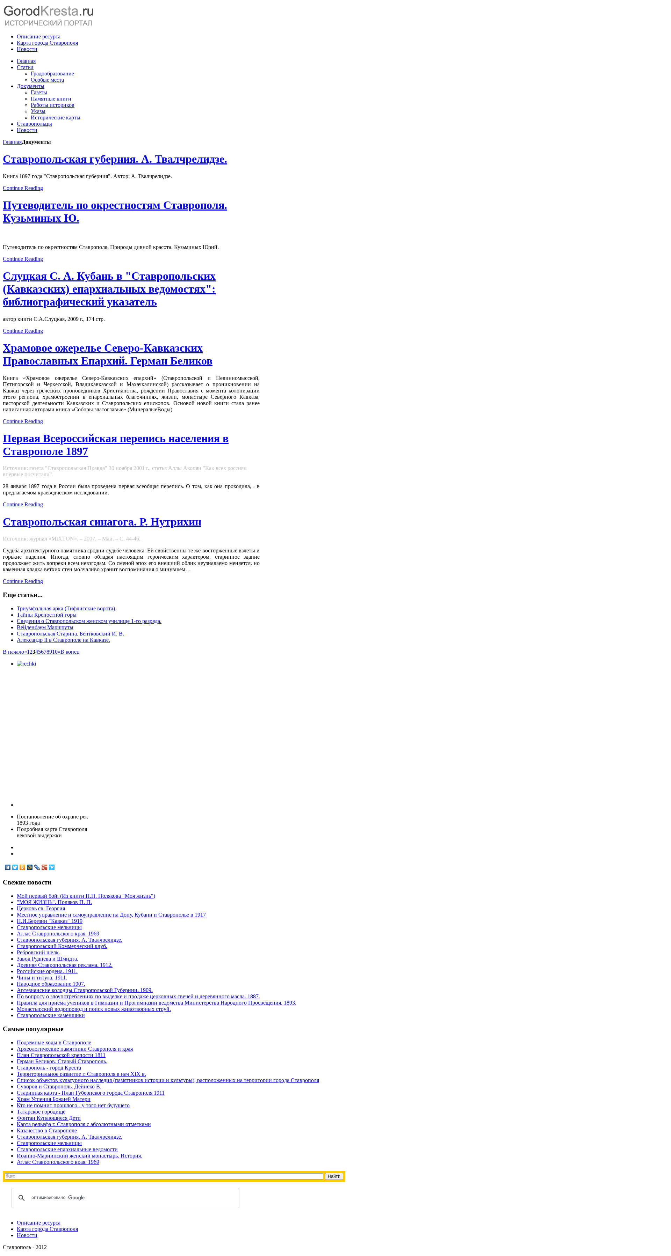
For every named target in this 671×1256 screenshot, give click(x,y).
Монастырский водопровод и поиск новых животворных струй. (94, 1009)
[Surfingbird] (52, 867)
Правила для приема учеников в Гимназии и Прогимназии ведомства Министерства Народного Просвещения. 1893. (156, 1003)
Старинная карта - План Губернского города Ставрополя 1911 (91, 1093)
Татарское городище (41, 1112)
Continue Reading (23, 188)
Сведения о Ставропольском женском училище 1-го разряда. (89, 621)
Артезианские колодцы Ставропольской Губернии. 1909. (85, 990)
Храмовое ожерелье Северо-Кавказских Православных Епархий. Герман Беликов (107, 354)
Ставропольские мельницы (49, 927)
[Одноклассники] (22, 867)
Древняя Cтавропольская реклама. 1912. (65, 965)
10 (55, 652)
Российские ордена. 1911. (47, 971)
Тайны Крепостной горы (47, 615)
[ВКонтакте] (8, 867)
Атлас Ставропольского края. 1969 (58, 934)
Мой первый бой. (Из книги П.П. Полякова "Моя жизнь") (86, 896)
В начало (13, 652)
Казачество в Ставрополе (47, 1130)
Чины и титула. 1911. (42, 977)
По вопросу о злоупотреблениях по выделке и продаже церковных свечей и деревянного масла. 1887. (138, 996)
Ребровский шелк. (38, 952)
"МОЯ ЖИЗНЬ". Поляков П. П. (54, 902)
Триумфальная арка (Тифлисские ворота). (66, 608)
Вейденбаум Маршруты (45, 627)
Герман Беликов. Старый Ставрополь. (62, 1061)
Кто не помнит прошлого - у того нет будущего (73, 1105)
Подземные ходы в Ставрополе (54, 1042)
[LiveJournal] (37, 867)
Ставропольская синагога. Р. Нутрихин (102, 521)
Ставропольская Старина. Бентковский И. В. (70, 634)
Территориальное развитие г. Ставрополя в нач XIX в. (81, 1074)
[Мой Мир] (30, 867)
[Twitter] (15, 867)
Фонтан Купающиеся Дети (49, 1118)
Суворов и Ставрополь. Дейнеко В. (59, 1086)
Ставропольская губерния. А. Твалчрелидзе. (115, 159)
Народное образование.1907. (51, 984)
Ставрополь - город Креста (49, 1068)
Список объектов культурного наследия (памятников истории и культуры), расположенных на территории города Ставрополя (168, 1080)
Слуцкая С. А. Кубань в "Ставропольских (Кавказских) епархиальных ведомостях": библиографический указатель (109, 289)
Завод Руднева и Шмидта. (47, 959)
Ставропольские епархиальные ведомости (67, 1149)
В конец (70, 652)
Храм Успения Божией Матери (54, 1099)
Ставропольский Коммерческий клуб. (62, 946)
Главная (12, 142)
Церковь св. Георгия (41, 908)
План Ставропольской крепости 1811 (61, 1055)
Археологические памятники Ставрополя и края (75, 1049)
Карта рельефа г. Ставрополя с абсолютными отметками (84, 1124)
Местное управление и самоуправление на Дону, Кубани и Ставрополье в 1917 (111, 915)
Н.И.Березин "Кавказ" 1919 (49, 921)
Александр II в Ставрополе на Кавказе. (63, 640)
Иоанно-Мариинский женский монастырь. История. (79, 1156)
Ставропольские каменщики (51, 1015)
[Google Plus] (44, 867)
